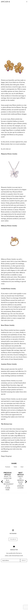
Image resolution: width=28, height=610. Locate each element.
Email (22, 467)
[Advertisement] (14, 40)
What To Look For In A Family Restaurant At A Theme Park (8, 481)
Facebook (7, 467)
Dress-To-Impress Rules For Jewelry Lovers (20, 480)
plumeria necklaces (13, 218)
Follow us (13, 539)
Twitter (15, 467)
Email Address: (5, 560)
